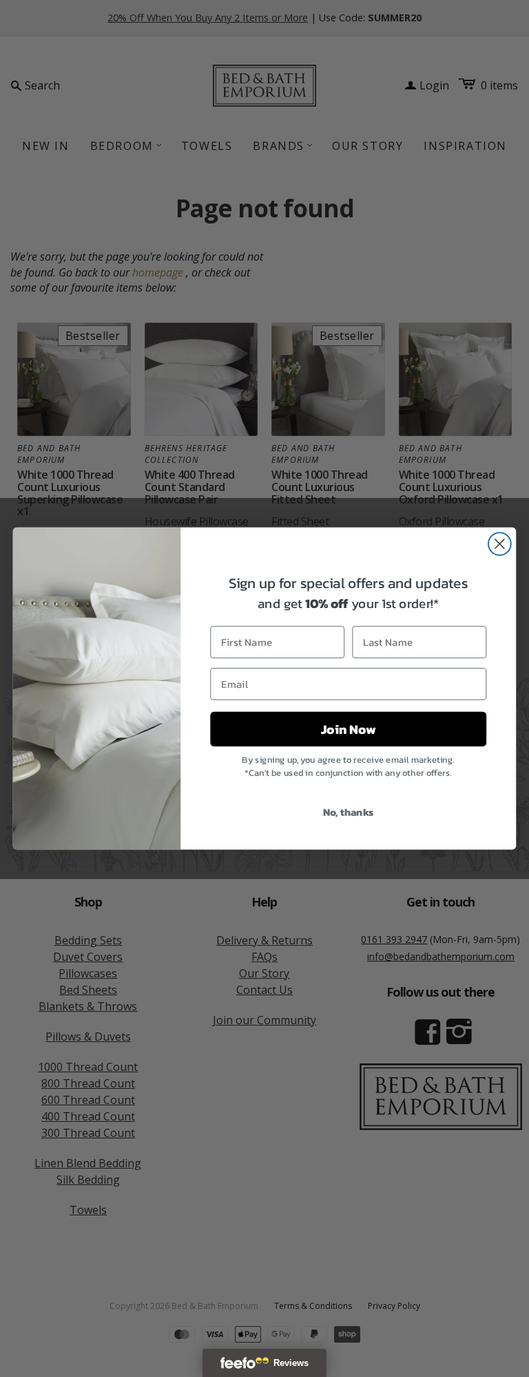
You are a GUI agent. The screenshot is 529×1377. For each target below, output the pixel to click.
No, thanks (348, 811)
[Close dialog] (499, 543)
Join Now (348, 729)
